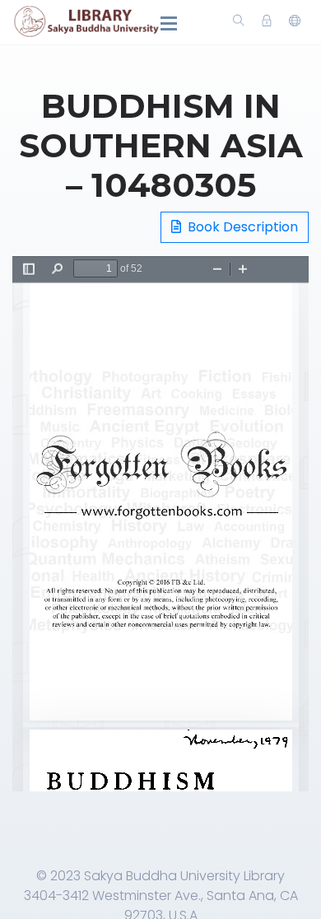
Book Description (241, 226)
